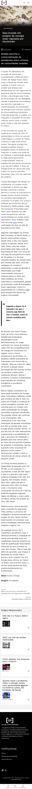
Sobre (4, 753)
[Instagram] (6, 770)
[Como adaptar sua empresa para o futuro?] (28, 671)
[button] (24, 3)
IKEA (15, 222)
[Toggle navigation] (28, 3)
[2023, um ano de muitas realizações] (28, 649)
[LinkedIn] (3, 770)
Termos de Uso (7, 759)
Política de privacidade (9, 756)
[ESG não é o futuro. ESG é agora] (28, 628)
